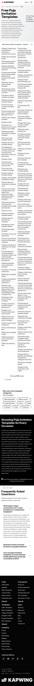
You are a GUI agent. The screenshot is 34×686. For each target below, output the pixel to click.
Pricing (4, 630)
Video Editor (5, 585)
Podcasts (7, 407)
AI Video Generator (24, 587)
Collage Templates (7, 613)
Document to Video (24, 598)
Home (2, 6)
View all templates (8, 395)
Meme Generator (7, 590)
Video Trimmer (6, 595)
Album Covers (23, 399)
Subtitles (4, 587)
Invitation (16, 6)
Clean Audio (21, 590)
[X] (3, 658)
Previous (8, 379)
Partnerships (5, 636)
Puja (22, 6)
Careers (4, 633)
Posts (16, 407)
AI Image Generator (24, 593)
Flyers (20, 403)
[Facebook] (22, 658)
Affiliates (4, 638)
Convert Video (6, 593)
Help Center (21, 613)
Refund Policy (6, 644)
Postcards (25, 407)
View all (4, 601)
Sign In (27, 2)
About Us (20, 607)
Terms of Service (7, 649)
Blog (19, 615)
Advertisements (9, 399)
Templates (8, 6)
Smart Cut (21, 585)
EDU (19, 618)
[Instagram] (13, 658)
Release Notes (6, 641)
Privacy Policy (6, 646)
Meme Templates (7, 610)
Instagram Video (7, 615)
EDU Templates (6, 621)
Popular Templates (7, 618)
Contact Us (21, 623)
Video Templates (7, 607)
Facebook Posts (9, 403)
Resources (21, 610)
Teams (20, 621)
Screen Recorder (7, 598)
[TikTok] (17, 658)
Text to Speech (22, 595)
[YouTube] (8, 658)
